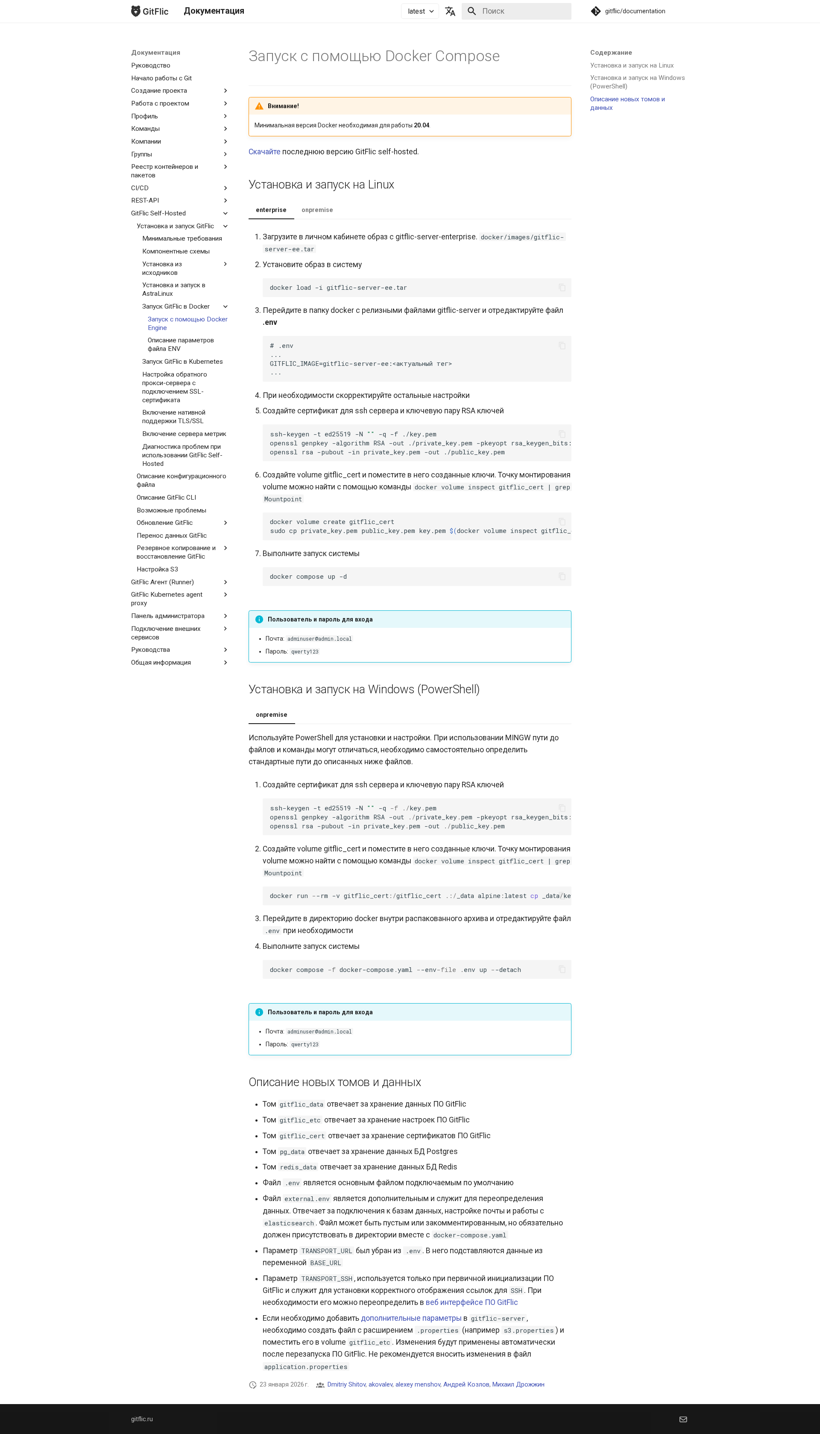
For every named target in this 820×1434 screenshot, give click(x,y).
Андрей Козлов (466, 1384)
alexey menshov (417, 1384)
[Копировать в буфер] (562, 287)
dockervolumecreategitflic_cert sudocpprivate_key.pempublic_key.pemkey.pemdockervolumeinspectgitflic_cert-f (420, 526)
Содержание (611, 52)
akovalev (380, 1384)
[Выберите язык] (450, 11)
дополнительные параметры (411, 1318)
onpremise (317, 209)
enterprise (271, 209)
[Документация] (149, 11)
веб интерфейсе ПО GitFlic (472, 1302)
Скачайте (265, 151)
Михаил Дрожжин (518, 1384)
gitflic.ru (142, 1419)
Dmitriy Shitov (347, 1384)
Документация (155, 52)
